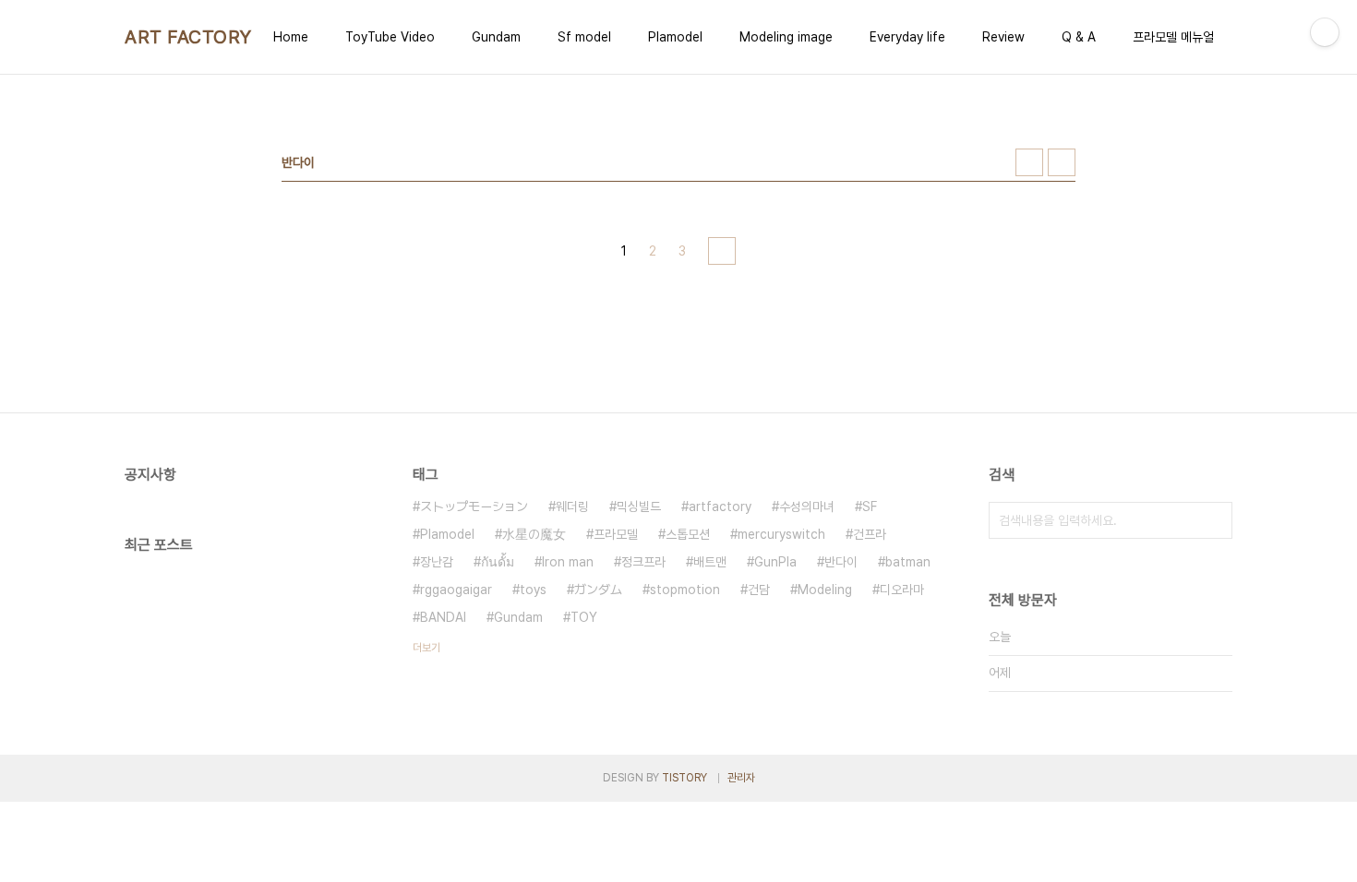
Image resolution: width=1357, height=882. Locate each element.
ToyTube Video (390, 37)
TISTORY (684, 777)
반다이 (841, 561)
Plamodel (675, 37)
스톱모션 (688, 534)
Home (290, 37)
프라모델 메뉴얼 (1173, 37)
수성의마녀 (807, 506)
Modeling (825, 589)
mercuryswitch (781, 534)
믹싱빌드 (639, 506)
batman (908, 561)
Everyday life (907, 37)
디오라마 (902, 589)
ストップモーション (474, 506)
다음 (722, 251)
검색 (1213, 520)
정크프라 (643, 561)
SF (869, 506)
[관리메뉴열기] (1325, 32)
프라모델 (616, 534)
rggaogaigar (456, 589)
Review (1003, 37)
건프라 (869, 534)
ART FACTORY (188, 37)
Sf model (584, 37)
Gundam (496, 37)
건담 (759, 589)
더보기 (426, 647)
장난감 (436, 561)
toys (533, 589)
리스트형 (1061, 162)
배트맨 (710, 561)
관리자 (741, 777)
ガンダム (598, 589)
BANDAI (443, 617)
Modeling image (786, 37)
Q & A (1079, 37)
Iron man (568, 561)
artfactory (720, 506)
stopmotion (685, 589)
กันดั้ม (497, 561)
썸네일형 (1029, 162)
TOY (583, 617)
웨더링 (572, 506)
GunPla (775, 561)
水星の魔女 (534, 534)
